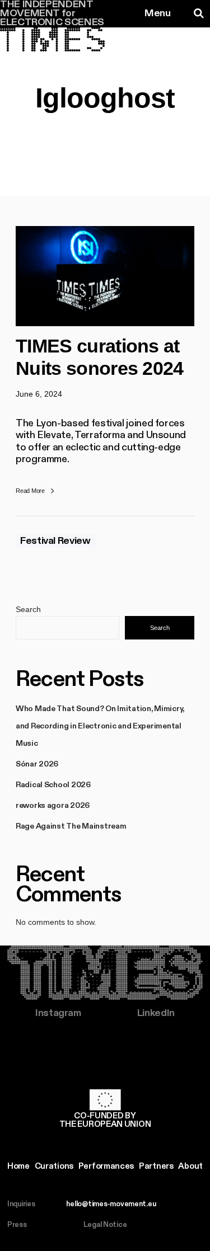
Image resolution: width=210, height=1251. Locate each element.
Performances (106, 1166)
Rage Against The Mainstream (71, 826)
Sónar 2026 (37, 764)
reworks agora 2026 (53, 806)
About (190, 1166)
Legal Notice (105, 1225)
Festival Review (55, 541)
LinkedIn (156, 1013)
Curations (54, 1166)
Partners (156, 1166)
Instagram (58, 1013)
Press (17, 1225)
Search (28, 609)
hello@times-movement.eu (111, 1204)
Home (18, 1166)
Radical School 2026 (53, 785)
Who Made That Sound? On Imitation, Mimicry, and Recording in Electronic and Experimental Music (100, 726)
